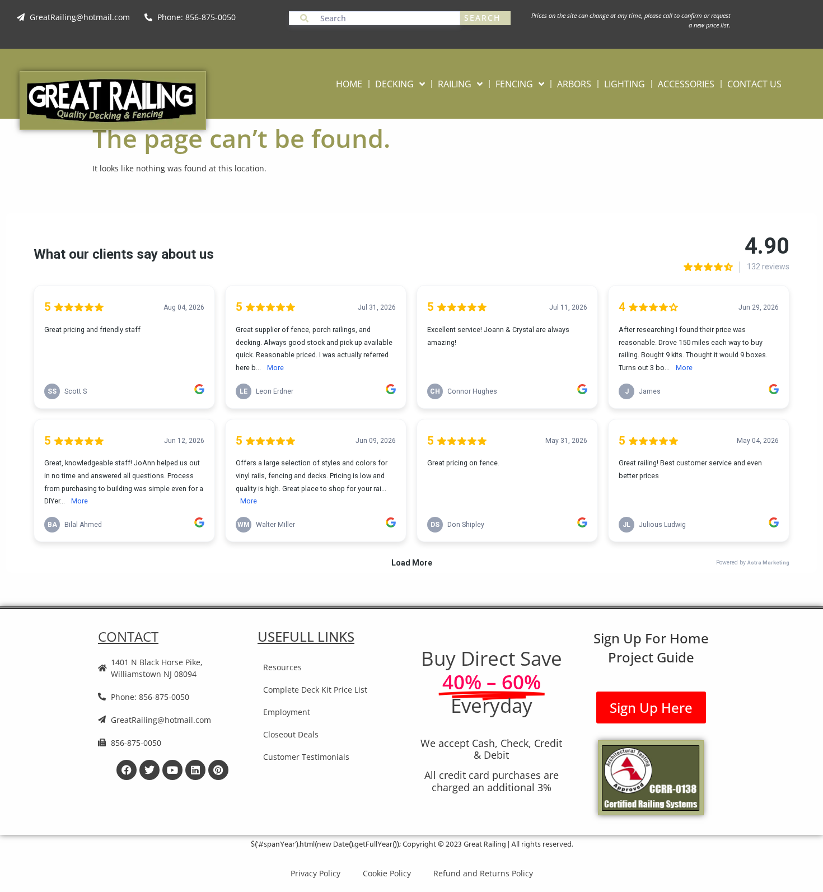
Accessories (686, 84)
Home (349, 84)
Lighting (624, 84)
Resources (282, 667)
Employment (286, 712)
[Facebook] (126, 770)
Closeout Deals (291, 734)
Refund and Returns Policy (483, 873)
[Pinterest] (218, 770)
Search (482, 17)
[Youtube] (172, 770)
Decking (394, 84)
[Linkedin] (195, 770)
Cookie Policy (387, 873)
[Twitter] (149, 770)
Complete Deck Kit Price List (315, 689)
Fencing (514, 84)
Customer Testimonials (306, 756)
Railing (454, 84)
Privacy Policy (315, 873)
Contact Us (754, 84)
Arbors (574, 84)
